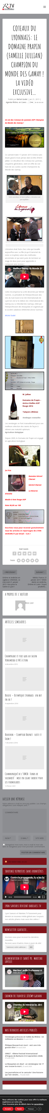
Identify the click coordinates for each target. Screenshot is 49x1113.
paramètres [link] (38, 1104)
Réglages (31, 1109)
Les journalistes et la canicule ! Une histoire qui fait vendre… (24, 1073)
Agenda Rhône (12, 102)
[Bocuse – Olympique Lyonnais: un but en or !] (24, 679)
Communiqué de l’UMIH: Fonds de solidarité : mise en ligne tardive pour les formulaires (24, 778)
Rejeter (19, 1109)
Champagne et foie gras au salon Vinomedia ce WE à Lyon (21, 658)
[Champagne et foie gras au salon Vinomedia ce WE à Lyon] (24, 640)
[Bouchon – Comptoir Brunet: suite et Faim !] (24, 718)
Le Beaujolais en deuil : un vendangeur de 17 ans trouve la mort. (24, 1065)
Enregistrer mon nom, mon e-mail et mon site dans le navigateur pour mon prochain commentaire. (24, 846)
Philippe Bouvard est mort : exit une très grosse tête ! (23, 1046)
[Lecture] (6, 897)
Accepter (8, 1109)
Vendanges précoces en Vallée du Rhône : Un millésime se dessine (24, 1038)
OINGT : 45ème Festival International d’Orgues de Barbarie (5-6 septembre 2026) (23, 1054)
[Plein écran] (43, 897)
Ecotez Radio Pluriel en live (17, 862)
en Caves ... (23, 102)
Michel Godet (22, 99)
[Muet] (39, 897)
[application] (25, 887)
